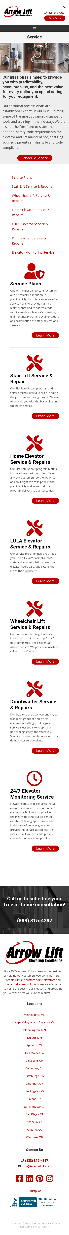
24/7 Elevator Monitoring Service (32, 794)
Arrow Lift (18, 12)
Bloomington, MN (34, 1030)
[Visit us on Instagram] (49, 1180)
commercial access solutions (21, 984)
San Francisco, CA (34, 1106)
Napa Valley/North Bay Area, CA (34, 1022)
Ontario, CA (34, 1129)
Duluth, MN (34, 1038)
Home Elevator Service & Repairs (30, 459)
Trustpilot (34, 1191)
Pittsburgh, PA (34, 1076)
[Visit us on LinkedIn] (29, 1180)
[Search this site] (64, 6)
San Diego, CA (34, 1114)
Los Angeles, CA (35, 1091)
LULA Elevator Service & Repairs (30, 544)
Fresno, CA (34, 1099)
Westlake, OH (34, 1137)
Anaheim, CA (34, 1122)
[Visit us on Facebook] (19, 1180)
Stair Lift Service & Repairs (32, 186)
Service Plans (22, 177)
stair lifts (16, 980)
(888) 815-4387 (55, 12)
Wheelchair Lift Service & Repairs (30, 624)
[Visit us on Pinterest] (39, 1180)
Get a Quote (54, 18)
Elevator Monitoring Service (33, 252)
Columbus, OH (34, 1068)
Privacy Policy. (40, 1226)
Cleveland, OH (34, 1060)
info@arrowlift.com (37, 1166)
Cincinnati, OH (34, 1083)
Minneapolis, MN (34, 1015)
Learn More (45, 335)
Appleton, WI (34, 1045)
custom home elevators (40, 980)
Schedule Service (35, 158)
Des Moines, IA (34, 1053)
